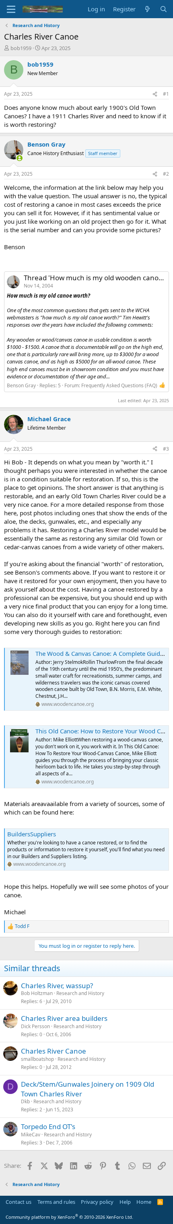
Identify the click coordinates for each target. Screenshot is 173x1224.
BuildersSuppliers (31, 834)
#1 (166, 93)
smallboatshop (37, 1059)
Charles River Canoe (53, 1051)
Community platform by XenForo (69, 1217)
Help (125, 1201)
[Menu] (11, 9)
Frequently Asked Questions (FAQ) (119, 385)
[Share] (155, 94)
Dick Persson (35, 1026)
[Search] (163, 9)
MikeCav (30, 1134)
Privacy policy (97, 1201)
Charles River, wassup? (57, 985)
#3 (166, 448)
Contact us (18, 1201)
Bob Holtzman (37, 993)
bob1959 (20, 48)
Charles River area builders (64, 1018)
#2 (166, 173)
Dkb (25, 1101)
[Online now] (19, 158)
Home (143, 1201)
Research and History (80, 993)
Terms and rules (56, 1201)
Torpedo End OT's (48, 1126)
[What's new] (147, 9)
